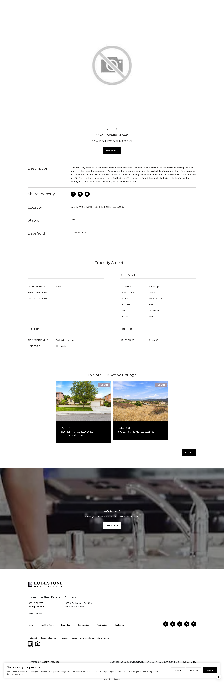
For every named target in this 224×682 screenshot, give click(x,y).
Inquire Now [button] (112, 150)
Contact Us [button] (112, 525)
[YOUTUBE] (172, 624)
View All (189, 452)
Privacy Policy (188, 661)
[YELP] (193, 624)
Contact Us (119, 625)
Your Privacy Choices (112, 679)
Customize (194, 670)
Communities (83, 625)
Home (30, 625)
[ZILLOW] (186, 624)
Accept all (210, 670)
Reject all (177, 670)
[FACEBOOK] (165, 624)
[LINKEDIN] (179, 624)
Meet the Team (47, 625)
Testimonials (102, 625)
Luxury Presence (50, 661)
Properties (65, 625)
